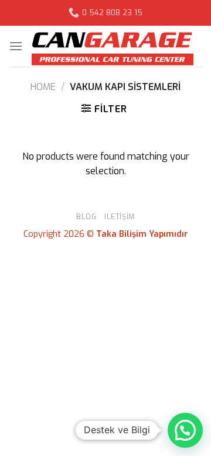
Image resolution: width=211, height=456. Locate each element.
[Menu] (16, 46)
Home (43, 87)
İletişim (119, 217)
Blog (86, 217)
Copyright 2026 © (105, 234)
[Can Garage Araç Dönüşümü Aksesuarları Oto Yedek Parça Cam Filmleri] (112, 46)
